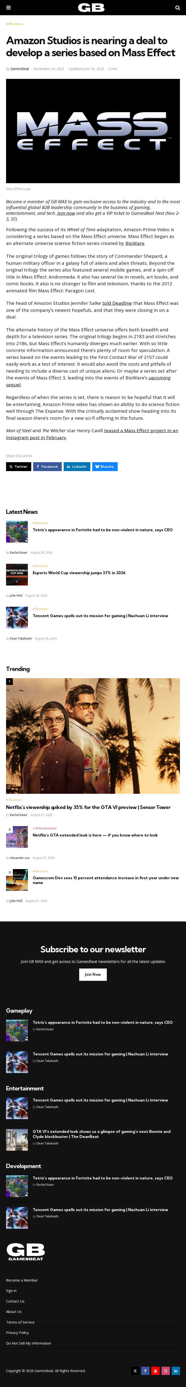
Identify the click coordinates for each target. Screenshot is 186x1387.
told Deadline (117, 303)
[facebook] (145, 1371)
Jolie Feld (16, 595)
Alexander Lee (20, 858)
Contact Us (15, 1301)
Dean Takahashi (21, 638)
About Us (14, 1311)
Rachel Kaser (18, 553)
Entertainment (46, 828)
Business (16, 24)
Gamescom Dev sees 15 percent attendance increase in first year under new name (106, 880)
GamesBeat (19, 68)
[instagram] (166, 1371)
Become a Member (22, 1280)
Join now (66, 213)
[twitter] (135, 1371)
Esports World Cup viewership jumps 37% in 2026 (79, 572)
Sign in (11, 1290)
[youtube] (155, 1371)
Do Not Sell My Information (28, 1343)
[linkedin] (176, 1371)
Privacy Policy (17, 1332)
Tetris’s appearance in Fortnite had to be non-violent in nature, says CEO (103, 529)
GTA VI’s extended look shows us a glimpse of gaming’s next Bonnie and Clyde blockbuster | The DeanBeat (101, 1134)
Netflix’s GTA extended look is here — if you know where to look (95, 835)
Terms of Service (20, 1322)
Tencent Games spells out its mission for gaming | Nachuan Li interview (100, 615)
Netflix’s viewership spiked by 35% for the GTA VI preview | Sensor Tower (88, 807)
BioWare (134, 243)
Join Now (93, 974)
